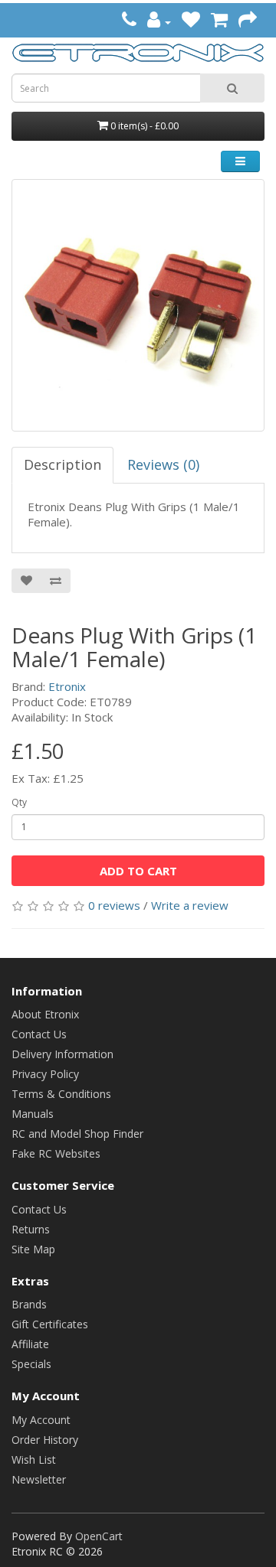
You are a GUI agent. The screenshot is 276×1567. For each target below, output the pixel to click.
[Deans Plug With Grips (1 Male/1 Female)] (138, 305)
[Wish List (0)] (191, 22)
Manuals (33, 1113)
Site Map (33, 1249)
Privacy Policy (45, 1074)
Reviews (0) (163, 464)
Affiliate (30, 1344)
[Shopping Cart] (219, 22)
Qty (19, 802)
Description (62, 464)
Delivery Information (62, 1054)
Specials (31, 1364)
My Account (41, 1419)
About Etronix (45, 1014)
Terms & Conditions (61, 1093)
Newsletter (39, 1479)
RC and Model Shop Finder (77, 1133)
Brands (29, 1304)
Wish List (34, 1459)
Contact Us (39, 1034)
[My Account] (159, 22)
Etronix (67, 686)
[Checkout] (247, 22)
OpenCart (99, 1536)
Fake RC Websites (56, 1153)
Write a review (189, 905)
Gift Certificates (50, 1324)
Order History (45, 1439)
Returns (31, 1229)
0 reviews (114, 905)
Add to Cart (138, 870)
